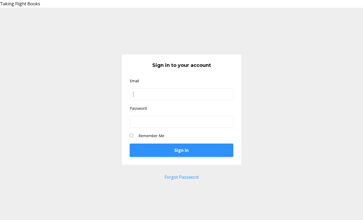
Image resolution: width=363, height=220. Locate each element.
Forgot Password (181, 177)
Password (138, 108)
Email (134, 80)
